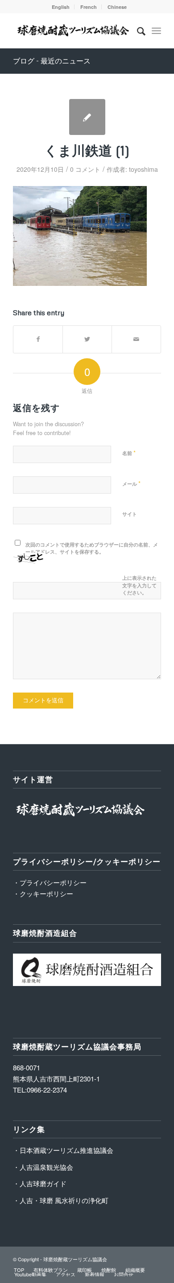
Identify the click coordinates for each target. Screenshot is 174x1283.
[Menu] (156, 30)
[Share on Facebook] (37, 339)
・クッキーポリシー (43, 893)
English (61, 7)
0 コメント (85, 169)
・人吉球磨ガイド (39, 1183)
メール (131, 483)
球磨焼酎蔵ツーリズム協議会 (75, 1259)
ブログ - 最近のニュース (52, 60)
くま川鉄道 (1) (87, 150)
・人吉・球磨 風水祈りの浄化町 (60, 1200)
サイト (129, 514)
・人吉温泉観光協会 (43, 1167)
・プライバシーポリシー (50, 882)
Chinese (117, 7)
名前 (129, 452)
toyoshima (143, 169)
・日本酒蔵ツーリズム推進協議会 (63, 1150)
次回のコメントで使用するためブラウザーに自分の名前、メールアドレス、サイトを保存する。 (91, 548)
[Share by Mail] (136, 339)
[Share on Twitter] (87, 339)
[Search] (136, 30)
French (88, 7)
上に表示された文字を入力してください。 (139, 585)
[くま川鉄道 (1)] (87, 117)
